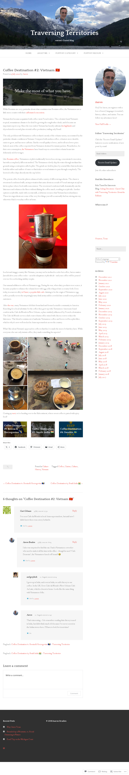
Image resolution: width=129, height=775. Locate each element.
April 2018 (103, 365)
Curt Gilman (25, 511)
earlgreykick (32, 576)
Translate (114, 262)
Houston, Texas (101, 238)
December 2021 (105, 277)
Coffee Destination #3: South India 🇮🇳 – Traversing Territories (36, 653)
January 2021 (104, 283)
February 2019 (105, 339)
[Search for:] (110, 249)
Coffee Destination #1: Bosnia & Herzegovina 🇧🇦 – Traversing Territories (40, 644)
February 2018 (105, 371)
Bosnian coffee (13, 159)
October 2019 (104, 318)
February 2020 (105, 305)
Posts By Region (92, 53)
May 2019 (103, 330)
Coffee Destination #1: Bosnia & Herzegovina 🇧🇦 (15, 429)
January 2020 (104, 308)
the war (11, 305)
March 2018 (103, 368)
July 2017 (102, 377)
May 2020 (103, 302)
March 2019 (103, 336)
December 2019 (105, 311)
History (38, 469)
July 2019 (102, 324)
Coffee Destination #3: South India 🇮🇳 (66, 483)
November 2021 (105, 280)
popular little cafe (37, 292)
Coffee (61, 466)
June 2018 (103, 358)
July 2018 (102, 355)
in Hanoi (25, 292)
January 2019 (104, 343)
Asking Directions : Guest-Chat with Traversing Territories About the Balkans (110, 192)
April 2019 (103, 333)
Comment (74, 693)
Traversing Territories (65, 33)
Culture (45, 466)
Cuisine (68, 466)
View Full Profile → (103, 124)
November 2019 (105, 314)
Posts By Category (66, 53)
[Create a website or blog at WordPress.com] (4, 748)
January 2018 (104, 374)
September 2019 (105, 321)
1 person (30, 526)
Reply (74, 511)
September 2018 (105, 349)
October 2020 (104, 286)
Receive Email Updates (107, 162)
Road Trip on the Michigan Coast (20, 739)
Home (28, 53)
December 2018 (105, 346)
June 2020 (103, 299)
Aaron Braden (29, 542)
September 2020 (105, 289)
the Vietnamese (28, 149)
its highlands (67, 126)
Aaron (25, 74)
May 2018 (103, 361)
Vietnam (45, 469)
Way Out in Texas (14, 727)
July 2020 (102, 296)
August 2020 (103, 292)
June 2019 (103, 327)
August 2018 (103, 352)
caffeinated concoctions (35, 112)
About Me (42, 53)
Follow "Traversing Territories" (109, 133)
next (14, 413)
